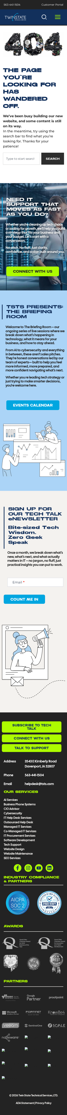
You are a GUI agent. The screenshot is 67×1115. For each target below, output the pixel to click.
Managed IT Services (17, 827)
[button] (44, 17)
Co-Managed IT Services (20, 831)
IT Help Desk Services (17, 818)
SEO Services (12, 858)
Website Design (14, 849)
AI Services (11, 800)
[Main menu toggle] (57, 17)
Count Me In (24, 599)
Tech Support (12, 845)
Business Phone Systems (20, 804)
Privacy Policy (43, 1103)
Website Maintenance (18, 854)
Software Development (19, 840)
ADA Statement (24, 1103)
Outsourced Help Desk (18, 822)
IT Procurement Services (20, 836)
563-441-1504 (12, 4)
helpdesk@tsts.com (39, 784)
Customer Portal (52, 4)
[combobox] (21, 159)
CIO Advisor (11, 809)
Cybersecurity (13, 813)
